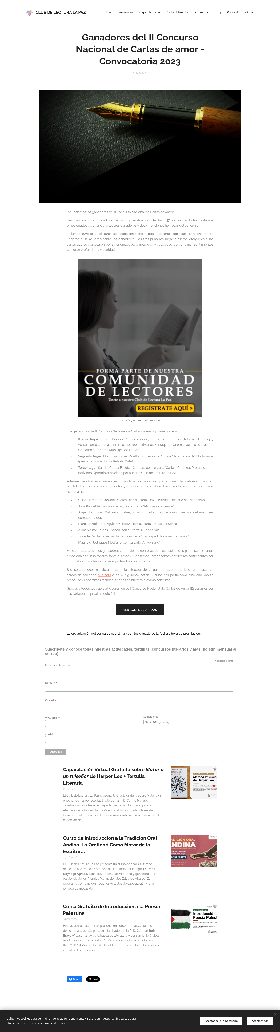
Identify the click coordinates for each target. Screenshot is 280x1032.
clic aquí (104, 575)
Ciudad (50, 700)
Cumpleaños (150, 716)
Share (76, 979)
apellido (49, 734)
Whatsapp (52, 718)
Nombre (51, 682)
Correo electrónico (57, 665)
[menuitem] (108, 12)
